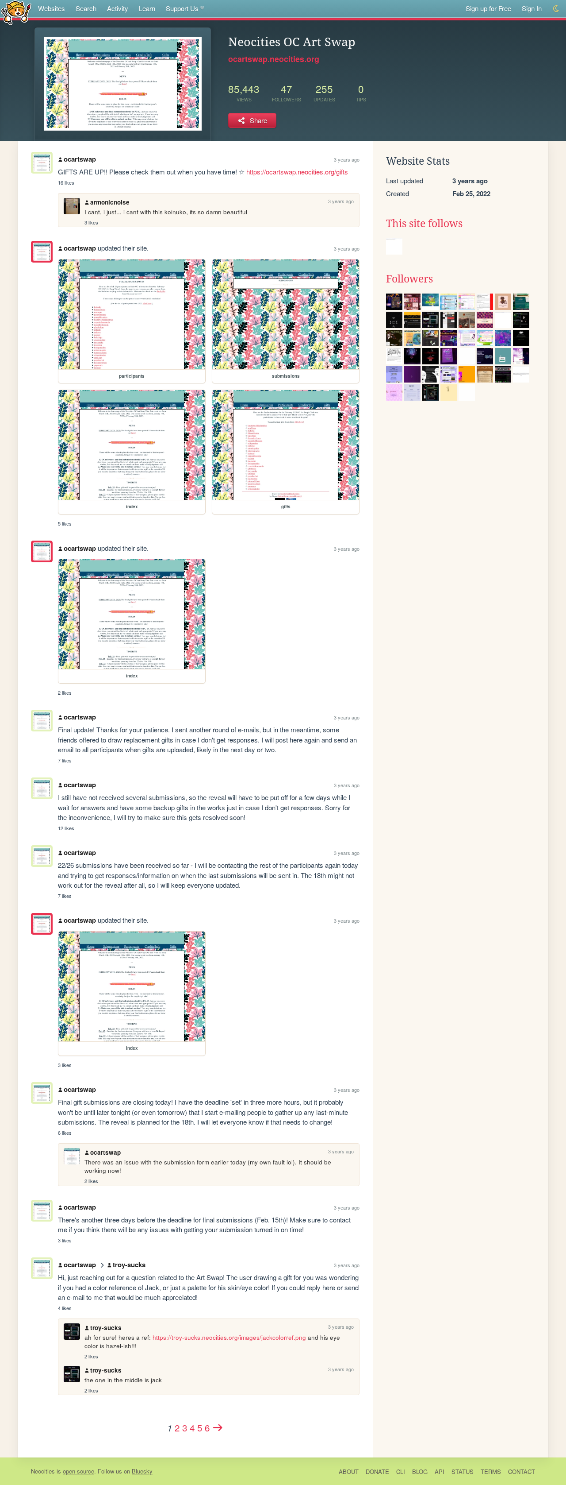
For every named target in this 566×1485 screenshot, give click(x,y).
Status (462, 1471)
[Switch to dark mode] (556, 8)
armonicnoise (110, 202)
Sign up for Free (488, 8)
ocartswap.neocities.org (273, 59)
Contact (521, 1471)
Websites (51, 8)
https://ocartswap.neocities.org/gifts (297, 171)
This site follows (424, 223)
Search (86, 8)
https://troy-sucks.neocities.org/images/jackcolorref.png (229, 1337)
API (439, 1471)
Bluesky (142, 1471)
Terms (491, 1471)
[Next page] (218, 1427)
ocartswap (80, 159)
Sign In (532, 8)
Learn (147, 8)
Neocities (43, 1471)
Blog (420, 1471)
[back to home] (16, 12)
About (349, 1471)
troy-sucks (129, 1264)
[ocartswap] (42, 252)
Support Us (182, 8)
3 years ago (346, 159)
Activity (117, 8)
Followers (409, 279)
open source (78, 1471)
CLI (400, 1471)
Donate (377, 1471)
